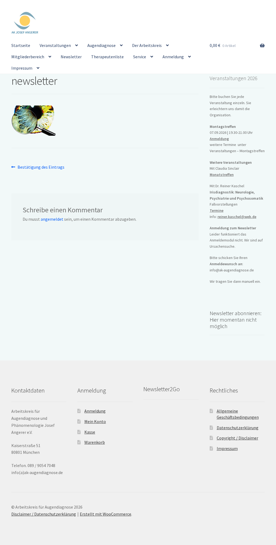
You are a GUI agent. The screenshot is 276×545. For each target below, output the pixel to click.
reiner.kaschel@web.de (237, 216)
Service (139, 56)
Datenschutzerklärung (237, 427)
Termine (216, 210)
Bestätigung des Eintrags (40, 167)
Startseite (20, 45)
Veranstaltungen (55, 45)
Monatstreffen (222, 174)
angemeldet (52, 219)
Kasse (89, 432)
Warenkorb (94, 442)
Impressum (21, 68)
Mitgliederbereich (27, 56)
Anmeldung (173, 56)
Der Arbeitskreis (147, 45)
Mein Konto (95, 421)
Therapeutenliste (107, 56)
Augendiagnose (101, 45)
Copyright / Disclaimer (237, 438)
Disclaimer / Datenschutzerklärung (43, 514)
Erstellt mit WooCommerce (105, 514)
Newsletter (71, 56)
